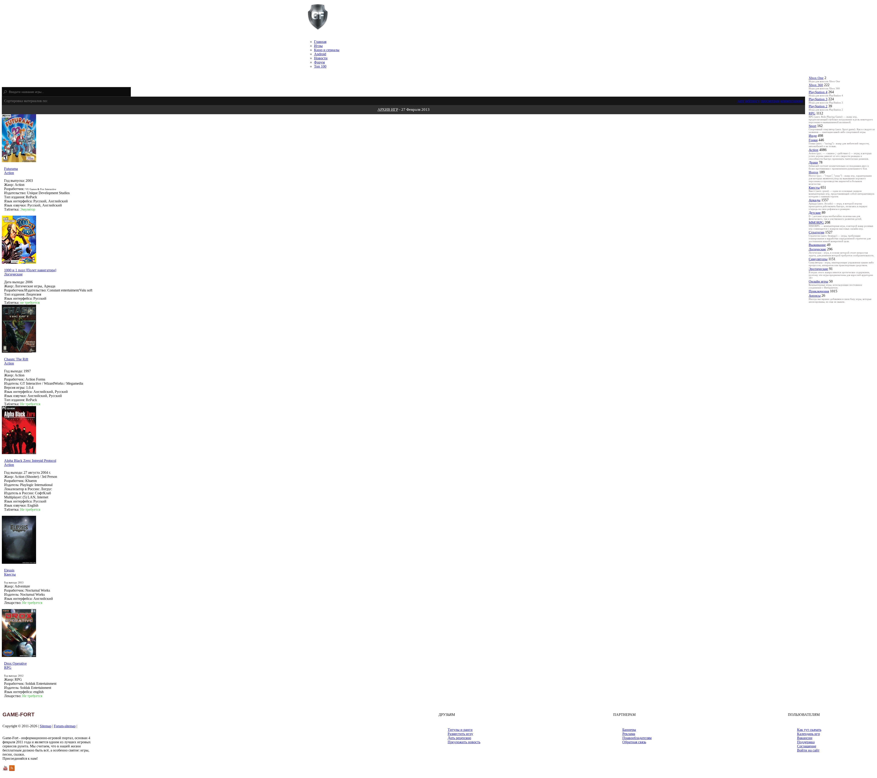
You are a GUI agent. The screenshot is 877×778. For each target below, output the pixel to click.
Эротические (818, 269)
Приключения (819, 291)
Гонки (813, 140)
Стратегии (816, 232)
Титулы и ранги (460, 730)
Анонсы (815, 295)
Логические (13, 274)
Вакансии (804, 738)
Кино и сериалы (326, 50)
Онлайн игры (818, 281)
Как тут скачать (809, 730)
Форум (319, 62)
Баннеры (629, 730)
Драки (813, 162)
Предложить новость (464, 742)
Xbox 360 (816, 85)
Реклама (628, 734)
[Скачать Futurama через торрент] (19, 161)
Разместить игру (460, 734)
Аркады (814, 200)
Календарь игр (808, 734)
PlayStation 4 (818, 92)
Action (9, 173)
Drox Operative (15, 663)
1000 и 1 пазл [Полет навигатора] (30, 270)
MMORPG (816, 222)
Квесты (10, 574)
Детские (815, 212)
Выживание (817, 245)
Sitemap (45, 726)
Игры (318, 46)
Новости (321, 58)
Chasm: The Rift (16, 359)
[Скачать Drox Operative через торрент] (19, 656)
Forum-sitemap (65, 726)
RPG (7, 668)
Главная (320, 42)
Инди (813, 136)
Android (320, 54)
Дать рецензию (459, 738)
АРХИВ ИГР (388, 109)
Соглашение (806, 746)
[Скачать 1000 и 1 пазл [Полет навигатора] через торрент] (19, 262)
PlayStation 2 (818, 106)
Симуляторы (818, 259)
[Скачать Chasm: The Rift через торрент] (19, 351)
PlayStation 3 (818, 99)
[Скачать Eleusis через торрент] (19, 562)
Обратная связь (634, 742)
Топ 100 (320, 66)
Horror (813, 172)
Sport (812, 126)
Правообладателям (637, 738)
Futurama (11, 169)
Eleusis (9, 570)
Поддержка (806, 742)
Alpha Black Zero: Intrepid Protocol (30, 461)
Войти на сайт (808, 750)
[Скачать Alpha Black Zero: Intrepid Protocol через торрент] (19, 453)
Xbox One (816, 78)
